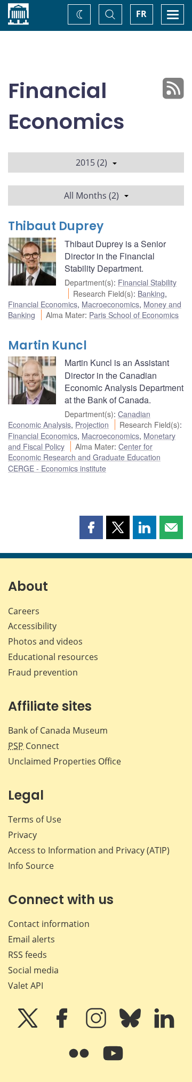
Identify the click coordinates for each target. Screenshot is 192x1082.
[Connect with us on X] (29, 1025)
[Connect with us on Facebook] (63, 1025)
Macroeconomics (110, 304)
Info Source (31, 866)
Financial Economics (42, 304)
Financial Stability (147, 282)
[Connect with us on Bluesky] (131, 1025)
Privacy (22, 835)
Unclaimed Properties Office (64, 761)
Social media (33, 970)
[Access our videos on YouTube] (113, 1061)
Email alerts (31, 939)
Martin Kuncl (47, 345)
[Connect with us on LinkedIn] (164, 1025)
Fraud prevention (43, 672)
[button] (91, 527)
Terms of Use (34, 819)
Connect (33, 746)
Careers (23, 611)
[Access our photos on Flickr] (80, 1061)
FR (141, 14)
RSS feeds (27, 955)
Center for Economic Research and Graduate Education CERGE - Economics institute (84, 457)
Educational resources (53, 657)
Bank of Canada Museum (58, 730)
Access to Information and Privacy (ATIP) (89, 850)
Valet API (25, 985)
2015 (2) (91, 162)
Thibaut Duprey (55, 226)
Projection (92, 424)
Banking (151, 293)
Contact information (49, 924)
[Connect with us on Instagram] (97, 1025)
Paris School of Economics (134, 315)
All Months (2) (91, 195)
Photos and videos (45, 641)
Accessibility (32, 626)
